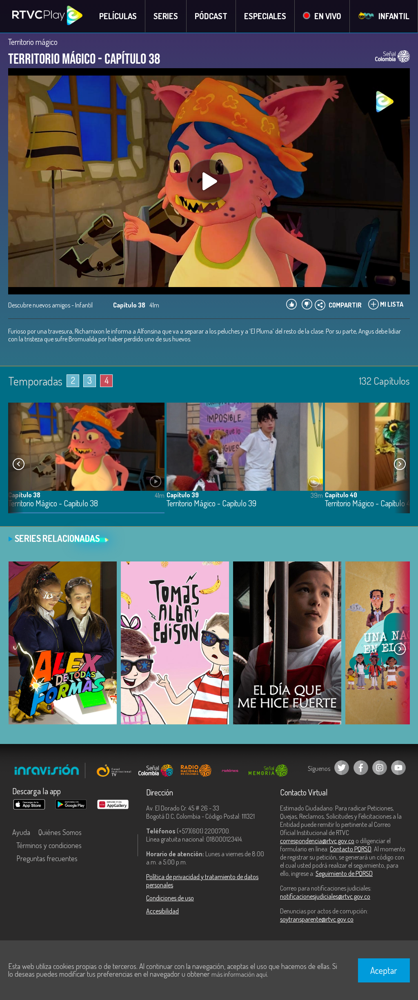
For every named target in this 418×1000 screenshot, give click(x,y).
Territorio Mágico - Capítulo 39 (211, 503)
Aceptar (383, 970)
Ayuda (21, 832)
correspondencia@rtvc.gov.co (317, 841)
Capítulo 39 (183, 495)
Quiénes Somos (60, 832)
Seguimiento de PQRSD (344, 873)
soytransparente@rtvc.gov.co (317, 919)
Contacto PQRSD (350, 849)
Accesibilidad (162, 911)
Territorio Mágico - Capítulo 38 (53, 503)
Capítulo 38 (24, 495)
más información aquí (239, 974)
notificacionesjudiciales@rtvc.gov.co (325, 896)
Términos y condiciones (49, 845)
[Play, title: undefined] (209, 181)
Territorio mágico (33, 41)
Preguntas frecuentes (47, 858)
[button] (400, 464)
